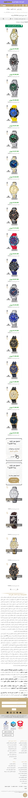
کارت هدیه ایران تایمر (12, 756)
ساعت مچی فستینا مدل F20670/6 (13, 76)
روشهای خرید (24, 746)
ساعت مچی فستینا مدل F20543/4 (13, 307)
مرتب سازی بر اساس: (22, 18)
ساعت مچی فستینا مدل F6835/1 (13, 509)
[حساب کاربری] (20, 5)
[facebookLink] (8, 712)
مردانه (18, 22)
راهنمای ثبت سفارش (8, 731)
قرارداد (25, 788)
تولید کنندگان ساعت (11, 765)
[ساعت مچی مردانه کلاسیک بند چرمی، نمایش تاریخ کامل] (14, 520)
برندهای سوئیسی (12, 763)
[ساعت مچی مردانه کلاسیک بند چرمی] (14, 420)
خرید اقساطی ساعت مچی (12, 754)
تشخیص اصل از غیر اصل (11, 767)
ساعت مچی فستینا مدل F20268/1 (13, 409)
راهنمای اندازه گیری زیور (23, 769)
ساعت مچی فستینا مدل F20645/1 (13, 230)
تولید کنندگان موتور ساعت (10, 769)
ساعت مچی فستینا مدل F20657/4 (13, 179)
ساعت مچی (19, 9)
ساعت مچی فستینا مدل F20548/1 (13, 585)
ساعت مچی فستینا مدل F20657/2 (13, 204)
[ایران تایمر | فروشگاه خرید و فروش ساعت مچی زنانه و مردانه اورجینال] (3, 5)
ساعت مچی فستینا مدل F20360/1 (13, 332)
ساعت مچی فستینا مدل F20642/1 (13, 281)
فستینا (23, 22)
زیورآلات (8, 9)
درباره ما (25, 786)
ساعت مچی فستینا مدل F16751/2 (13, 51)
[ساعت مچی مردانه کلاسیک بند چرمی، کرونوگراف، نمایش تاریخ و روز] (14, 344)
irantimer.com (21, 792)
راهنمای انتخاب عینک (23, 771)
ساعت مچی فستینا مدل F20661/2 (13, 153)
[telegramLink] (14, 712)
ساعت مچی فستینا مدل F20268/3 (13, 358)
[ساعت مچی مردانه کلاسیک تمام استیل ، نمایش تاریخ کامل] (14, 36)
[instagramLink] (11, 712)
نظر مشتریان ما (24, 748)
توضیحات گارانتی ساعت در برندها (9, 771)
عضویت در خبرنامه (14, 699)
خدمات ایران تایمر (12, 741)
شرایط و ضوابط (7, 786)
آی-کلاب (15, 758)
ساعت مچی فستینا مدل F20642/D (13, 127)
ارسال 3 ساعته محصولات (12, 746)
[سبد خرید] (23, 5)
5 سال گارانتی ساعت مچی (12, 750)
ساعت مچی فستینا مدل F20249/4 (13, 435)
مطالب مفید (24, 761)
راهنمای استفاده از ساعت (22, 773)
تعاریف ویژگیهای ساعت (23, 777)
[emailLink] (20, 712)
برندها (14, 761)
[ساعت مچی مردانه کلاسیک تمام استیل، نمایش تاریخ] (14, 318)
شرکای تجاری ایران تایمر (23, 752)
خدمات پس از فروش (8, 735)
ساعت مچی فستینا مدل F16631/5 (13, 534)
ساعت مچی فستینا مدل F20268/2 (13, 383)
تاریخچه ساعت (24, 783)
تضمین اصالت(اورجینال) (12, 748)
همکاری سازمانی (24, 750)
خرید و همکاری (23, 741)
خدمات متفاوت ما (14, 786)
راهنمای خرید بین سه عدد (11, 744)
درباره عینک (25, 765)
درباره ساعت (25, 763)
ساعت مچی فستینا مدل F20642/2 (13, 255)
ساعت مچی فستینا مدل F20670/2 (13, 102)
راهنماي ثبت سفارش (23, 744)
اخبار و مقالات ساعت (23, 781)
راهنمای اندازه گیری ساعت (22, 767)
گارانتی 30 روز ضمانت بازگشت (11, 742)
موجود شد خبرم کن (10, 499)
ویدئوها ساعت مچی (23, 779)
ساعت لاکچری (13, 9)
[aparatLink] (17, 712)
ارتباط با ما (21, 786)
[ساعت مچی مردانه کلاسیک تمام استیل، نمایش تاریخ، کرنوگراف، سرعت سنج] (14, 494)
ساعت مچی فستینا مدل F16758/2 (13, 560)
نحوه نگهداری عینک (23, 775)
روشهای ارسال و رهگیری (23, 742)
